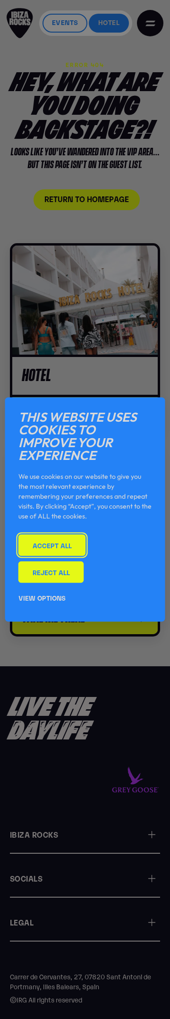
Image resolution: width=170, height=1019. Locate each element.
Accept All (52, 545)
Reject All (51, 571)
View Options (42, 597)
